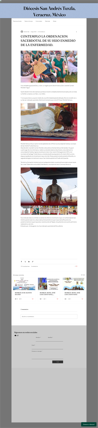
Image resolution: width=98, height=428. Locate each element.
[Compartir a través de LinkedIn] (29, 261)
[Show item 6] (73, 210)
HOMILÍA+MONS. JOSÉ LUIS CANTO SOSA (72, 293)
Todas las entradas (17, 21)
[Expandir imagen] (49, 186)
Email (33, 345)
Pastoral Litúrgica (29, 21)
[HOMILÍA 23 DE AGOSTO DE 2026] (24, 284)
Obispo (54, 21)
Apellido (50, 337)
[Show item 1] (25, 210)
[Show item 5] (63, 210)
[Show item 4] (54, 210)
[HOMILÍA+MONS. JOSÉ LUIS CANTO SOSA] (74, 284)
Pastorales (47, 21)
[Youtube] (15, 335)
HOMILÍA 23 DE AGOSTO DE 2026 (23, 293)
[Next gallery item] (75, 186)
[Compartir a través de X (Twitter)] (25, 261)
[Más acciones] (76, 32)
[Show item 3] (44, 210)
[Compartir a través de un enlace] (32, 261)
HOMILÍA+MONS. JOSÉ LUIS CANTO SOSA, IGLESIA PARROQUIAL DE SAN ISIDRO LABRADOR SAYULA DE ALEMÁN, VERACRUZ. (48, 293)
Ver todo (83, 274)
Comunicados (39, 21)
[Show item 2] (34, 210)
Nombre (38, 337)
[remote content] (49, 241)
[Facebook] (18, 335)
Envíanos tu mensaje (36, 351)
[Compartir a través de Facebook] (21, 261)
